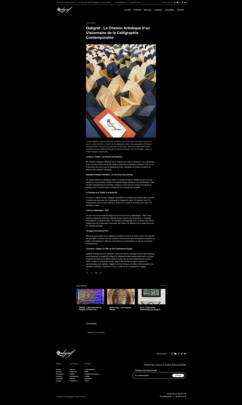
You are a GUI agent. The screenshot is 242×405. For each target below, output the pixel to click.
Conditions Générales (92, 374)
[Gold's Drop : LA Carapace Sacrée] (121, 296)
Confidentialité (90, 369)
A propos (59, 376)
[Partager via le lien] (101, 273)
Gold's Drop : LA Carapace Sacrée (120, 309)
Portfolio (59, 372)
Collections (60, 374)
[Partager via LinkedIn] (96, 273)
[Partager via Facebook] (87, 273)
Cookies (87, 376)
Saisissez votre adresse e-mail (146, 370)
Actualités (59, 378)
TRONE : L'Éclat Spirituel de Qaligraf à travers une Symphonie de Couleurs (90, 309)
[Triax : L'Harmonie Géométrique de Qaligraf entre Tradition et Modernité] (151, 296)
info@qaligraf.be (120, 2)
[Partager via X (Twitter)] (91, 273)
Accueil (58, 369)
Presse (87, 381)
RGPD (86, 372)
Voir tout (163, 285)
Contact (58, 381)
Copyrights (88, 378)
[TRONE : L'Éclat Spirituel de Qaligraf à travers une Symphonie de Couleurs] (90, 296)
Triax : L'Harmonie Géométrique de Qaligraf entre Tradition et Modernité (151, 309)
